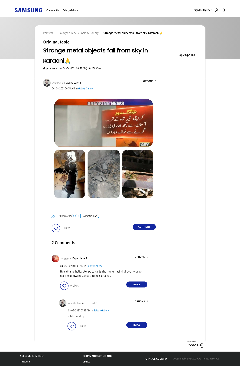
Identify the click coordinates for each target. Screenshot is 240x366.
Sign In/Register (203, 10)
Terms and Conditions (97, 356)
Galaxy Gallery (70, 10)
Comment (144, 226)
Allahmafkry (65, 216)
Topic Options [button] (186, 55)
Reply (136, 284)
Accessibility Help (32, 356)
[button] (150, 81)
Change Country (156, 358)
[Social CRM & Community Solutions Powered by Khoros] (195, 344)
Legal (86, 361)
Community (52, 10)
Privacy (25, 361)
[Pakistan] (28, 10)
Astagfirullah (90, 216)
